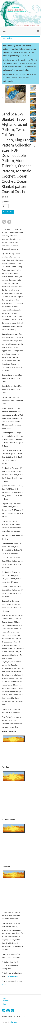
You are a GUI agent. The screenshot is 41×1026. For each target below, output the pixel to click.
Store (4, 984)
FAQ (4, 998)
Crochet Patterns (12, 976)
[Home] (20, 13)
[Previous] (4, 222)
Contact (6, 1001)
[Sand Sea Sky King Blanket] (15, 94)
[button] (4, 97)
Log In (5, 1004)
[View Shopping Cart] (37, 31)
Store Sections (7, 38)
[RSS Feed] (12, 1010)
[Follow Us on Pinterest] (8, 1010)
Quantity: (6, 202)
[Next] (9, 222)
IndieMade (13, 1022)
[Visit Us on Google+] (3, 1010)
